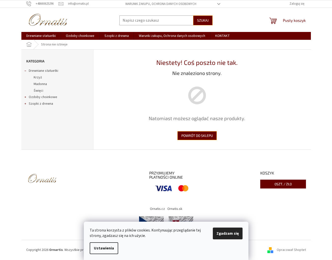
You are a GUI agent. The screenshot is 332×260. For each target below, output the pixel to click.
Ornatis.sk (174, 208)
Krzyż (38, 77)
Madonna (40, 84)
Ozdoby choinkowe (43, 97)
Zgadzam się (228, 233)
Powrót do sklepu (197, 135)
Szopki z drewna (41, 103)
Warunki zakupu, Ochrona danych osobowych (160, 4)
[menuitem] (41, 36)
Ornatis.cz (157, 208)
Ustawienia (104, 248)
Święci (38, 90)
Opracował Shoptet (291, 249)
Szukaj (203, 20)
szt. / (283, 184)
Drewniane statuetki (43, 70)
